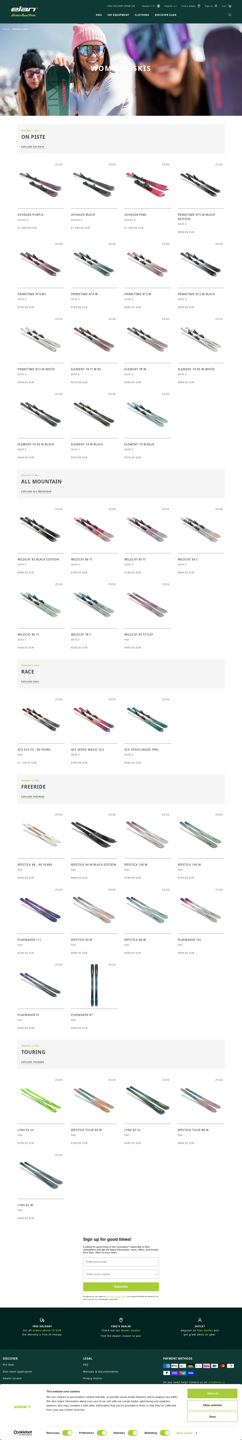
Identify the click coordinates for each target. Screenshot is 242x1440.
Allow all (212, 1393)
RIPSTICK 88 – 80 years (35, 865)
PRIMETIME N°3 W (137, 294)
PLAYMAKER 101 (189, 940)
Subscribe (121, 1286)
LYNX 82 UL (132, 1130)
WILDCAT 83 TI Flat (138, 634)
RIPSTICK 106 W (136, 865)
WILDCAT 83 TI (135, 559)
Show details (184, 1432)
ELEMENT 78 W (135, 369)
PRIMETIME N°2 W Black (196, 294)
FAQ (85, 1364)
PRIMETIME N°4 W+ (32, 294)
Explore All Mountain (36, 491)
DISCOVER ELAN (165, 15)
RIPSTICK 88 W (135, 940)
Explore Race (30, 681)
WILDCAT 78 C (81, 634)
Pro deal (8, 1364)
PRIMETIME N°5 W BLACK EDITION (196, 217)
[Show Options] (155, 1274)
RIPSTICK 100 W (189, 865)
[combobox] (120, 1274)
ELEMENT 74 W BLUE (139, 444)
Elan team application (17, 1371)
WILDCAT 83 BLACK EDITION (38, 559)
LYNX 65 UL (26, 1130)
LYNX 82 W (25, 1205)
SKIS (99, 15)
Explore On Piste (32, 146)
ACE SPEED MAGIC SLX (87, 750)
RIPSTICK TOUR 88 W (193, 1130)
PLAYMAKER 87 (82, 1015)
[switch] (102, 1433)
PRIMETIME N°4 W (84, 294)
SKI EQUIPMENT (118, 15)
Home (6, 29)
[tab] (41, 1357)
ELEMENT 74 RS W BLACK (36, 444)
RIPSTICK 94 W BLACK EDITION (93, 865)
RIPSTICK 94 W (81, 940)
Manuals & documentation (101, 1371)
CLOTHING (142, 15)
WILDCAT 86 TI (81, 559)
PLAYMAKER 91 (29, 1015)
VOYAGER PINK (135, 215)
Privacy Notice (92, 1378)
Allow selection (212, 1405)
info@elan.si (216, 1382)
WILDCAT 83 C (188, 559)
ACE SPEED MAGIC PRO (141, 750)
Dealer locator (12, 1378)
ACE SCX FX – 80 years (34, 750)
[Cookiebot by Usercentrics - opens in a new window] (22, 1433)
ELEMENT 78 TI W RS (86, 369)
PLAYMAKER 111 (29, 940)
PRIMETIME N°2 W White (36, 369)
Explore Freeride (32, 796)
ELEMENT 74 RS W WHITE (196, 369)
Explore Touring (32, 1062)
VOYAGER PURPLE (31, 215)
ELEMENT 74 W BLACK (87, 444)
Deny (212, 1416)
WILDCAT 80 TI (28, 634)
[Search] (230, 15)
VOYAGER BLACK (83, 215)
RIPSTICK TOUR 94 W (86, 1130)
